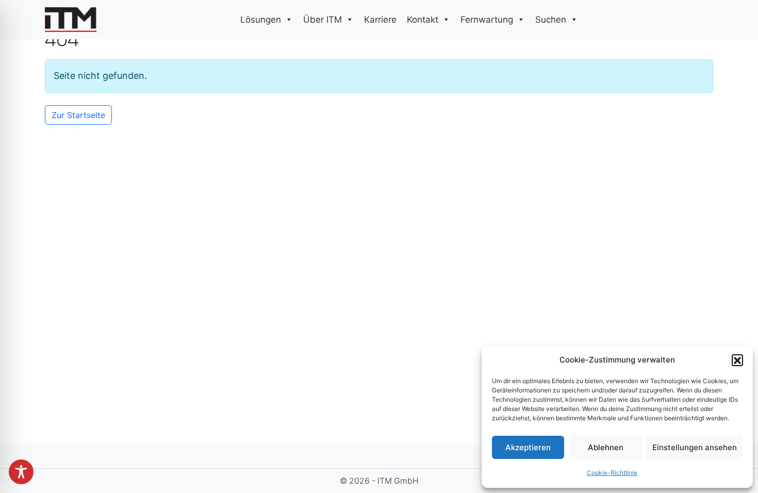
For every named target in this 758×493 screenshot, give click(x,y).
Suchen (550, 19)
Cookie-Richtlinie (612, 472)
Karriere (380, 19)
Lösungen (260, 19)
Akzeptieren (528, 447)
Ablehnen (605, 447)
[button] (737, 360)
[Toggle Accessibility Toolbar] (21, 471)
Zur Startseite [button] (78, 115)
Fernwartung (486, 19)
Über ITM (322, 19)
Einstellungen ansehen (694, 447)
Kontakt (422, 19)
